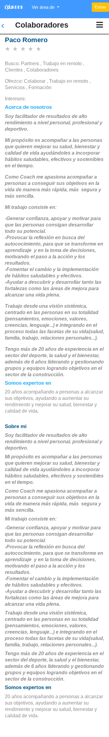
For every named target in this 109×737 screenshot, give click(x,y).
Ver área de (44, 7)
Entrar (100, 7)
